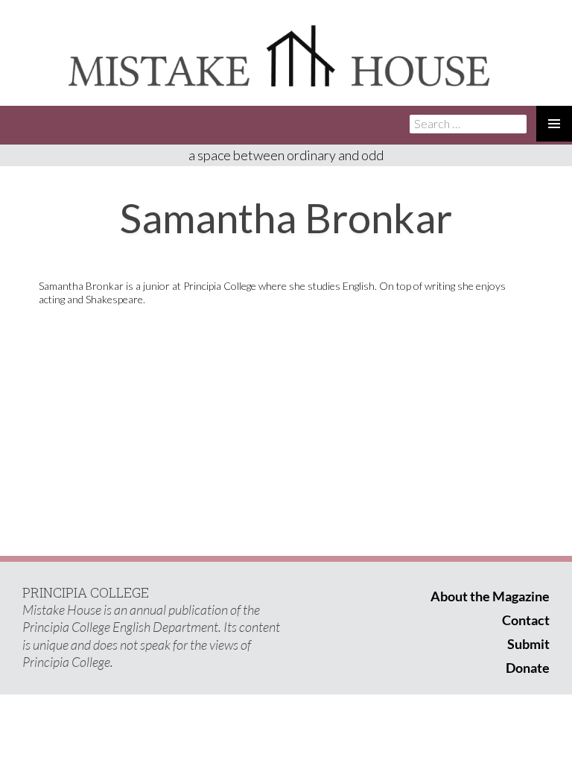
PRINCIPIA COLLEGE (85, 592)
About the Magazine (490, 596)
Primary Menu (554, 124)
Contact (526, 620)
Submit (528, 644)
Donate (528, 667)
